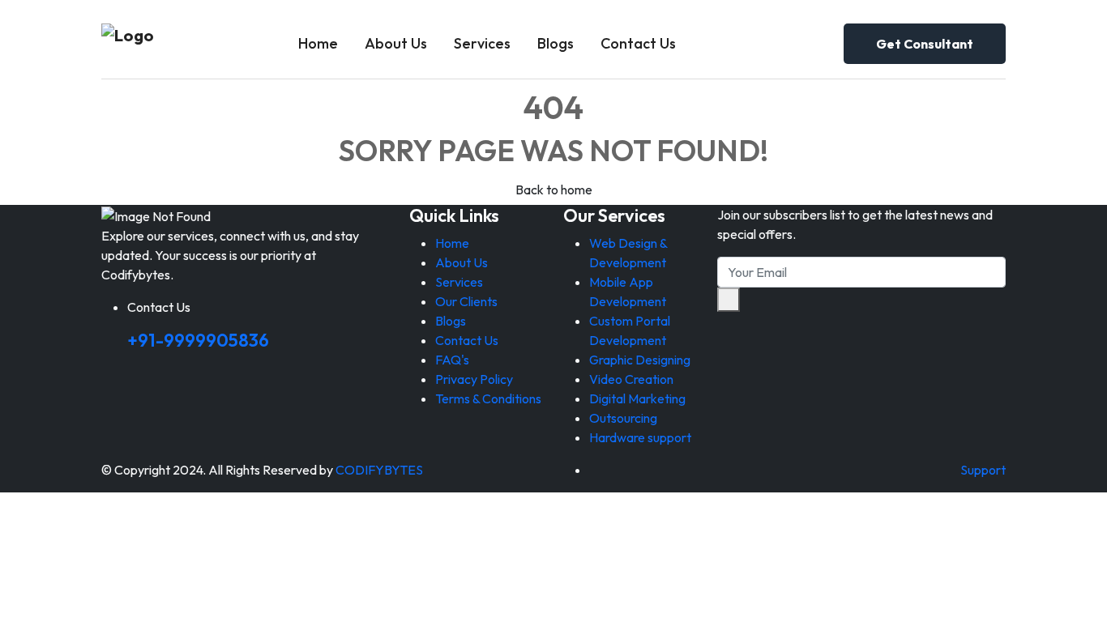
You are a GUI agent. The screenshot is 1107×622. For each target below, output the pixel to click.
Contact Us (638, 43)
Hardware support (640, 437)
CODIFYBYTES (379, 470)
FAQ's (452, 359)
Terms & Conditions (488, 398)
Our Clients (466, 301)
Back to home (553, 189)
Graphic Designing (639, 359)
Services (482, 43)
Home (318, 43)
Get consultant (924, 44)
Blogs (555, 43)
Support (983, 470)
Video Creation (631, 379)
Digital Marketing (637, 398)
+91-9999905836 (198, 340)
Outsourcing (623, 418)
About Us (396, 43)
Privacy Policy (474, 379)
